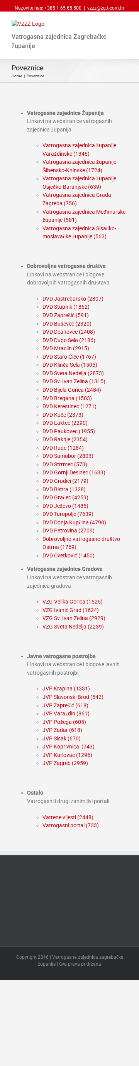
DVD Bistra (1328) (64, 489)
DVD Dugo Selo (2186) (68, 340)
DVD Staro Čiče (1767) (69, 357)
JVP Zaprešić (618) (65, 705)
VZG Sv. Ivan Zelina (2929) (73, 618)
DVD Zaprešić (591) (65, 315)
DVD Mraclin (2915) (65, 348)
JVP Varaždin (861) (66, 713)
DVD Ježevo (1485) (65, 506)
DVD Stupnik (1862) (66, 307)
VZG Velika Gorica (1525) (72, 602)
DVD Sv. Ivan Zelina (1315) (73, 381)
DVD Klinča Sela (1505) (69, 365)
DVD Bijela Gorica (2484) (71, 390)
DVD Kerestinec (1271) (69, 406)
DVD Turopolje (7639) (67, 514)
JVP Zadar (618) (62, 730)
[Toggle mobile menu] (124, 24)
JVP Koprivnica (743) (68, 746)
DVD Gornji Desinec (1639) (73, 472)
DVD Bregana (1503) (67, 398)
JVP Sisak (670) (61, 738)
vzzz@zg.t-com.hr (105, 8)
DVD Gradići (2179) (65, 481)
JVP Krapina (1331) (66, 688)
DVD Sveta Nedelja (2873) (73, 373)
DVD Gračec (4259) (65, 497)
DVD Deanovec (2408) (68, 332)
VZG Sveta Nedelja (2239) (73, 627)
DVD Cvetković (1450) (68, 555)
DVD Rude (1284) (63, 448)
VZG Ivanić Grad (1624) (70, 610)
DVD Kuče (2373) (62, 415)
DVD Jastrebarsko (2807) (72, 299)
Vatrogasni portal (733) (70, 825)
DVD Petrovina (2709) (68, 530)
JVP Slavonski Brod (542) (72, 697)
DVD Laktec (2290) (65, 423)
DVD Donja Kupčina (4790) (74, 522)
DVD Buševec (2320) (67, 324)
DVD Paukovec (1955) (68, 431)
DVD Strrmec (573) (64, 464)
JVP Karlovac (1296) (67, 755)
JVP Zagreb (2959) (65, 763)
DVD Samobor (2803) (67, 456)
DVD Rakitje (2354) (65, 439)
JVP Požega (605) (64, 722)
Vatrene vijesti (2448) (67, 817)
